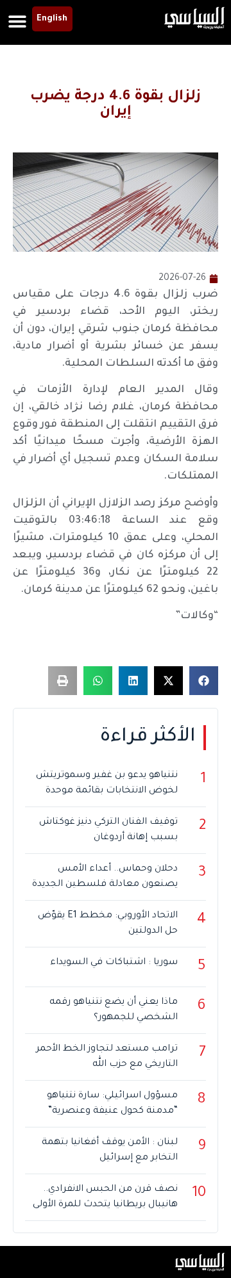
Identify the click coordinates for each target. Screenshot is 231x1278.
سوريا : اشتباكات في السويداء (114, 963)
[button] (17, 20)
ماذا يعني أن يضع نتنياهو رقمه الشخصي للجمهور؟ (113, 1010)
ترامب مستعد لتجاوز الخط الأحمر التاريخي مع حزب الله (107, 1057)
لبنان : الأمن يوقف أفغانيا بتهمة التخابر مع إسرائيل (110, 1150)
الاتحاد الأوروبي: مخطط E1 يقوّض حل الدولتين (108, 924)
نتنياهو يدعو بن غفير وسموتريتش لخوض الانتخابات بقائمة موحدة (107, 783)
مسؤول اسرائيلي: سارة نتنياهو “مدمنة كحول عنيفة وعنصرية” (112, 1104)
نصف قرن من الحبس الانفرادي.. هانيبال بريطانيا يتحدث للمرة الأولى (105, 1197)
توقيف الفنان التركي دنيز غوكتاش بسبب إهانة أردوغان (108, 830)
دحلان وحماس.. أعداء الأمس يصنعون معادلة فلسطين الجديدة (105, 877)
